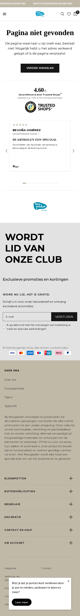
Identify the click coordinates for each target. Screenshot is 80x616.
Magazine (10, 568)
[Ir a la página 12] (50, 183)
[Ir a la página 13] (52, 183)
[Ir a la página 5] (34, 183)
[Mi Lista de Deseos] (68, 14)
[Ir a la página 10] (45, 183)
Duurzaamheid (14, 388)
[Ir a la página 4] (32, 183)
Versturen (64, 317)
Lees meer (21, 602)
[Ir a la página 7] (39, 183)
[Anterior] (6, 151)
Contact (46, 568)
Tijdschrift (10, 406)
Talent (8, 397)
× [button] (68, 581)
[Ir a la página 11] (48, 183)
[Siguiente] (73, 151)
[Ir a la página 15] (56, 183)
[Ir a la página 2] (27, 183)
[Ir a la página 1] (24, 183)
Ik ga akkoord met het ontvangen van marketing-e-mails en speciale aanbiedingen (39, 326)
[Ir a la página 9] (43, 183)
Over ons (10, 379)
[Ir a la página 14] (54, 183)
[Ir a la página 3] (30, 183)
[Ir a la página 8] (41, 183)
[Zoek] (62, 14)
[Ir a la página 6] (36, 183)
